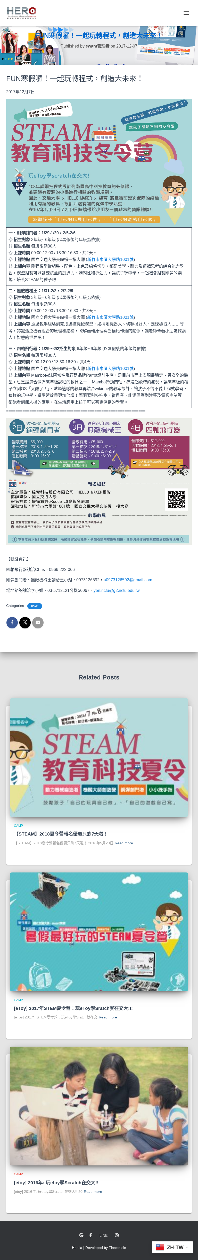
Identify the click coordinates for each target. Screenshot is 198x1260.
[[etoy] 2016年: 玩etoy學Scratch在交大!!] (99, 1106)
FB (91, 1235)
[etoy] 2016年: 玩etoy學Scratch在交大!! (56, 1182)
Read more (124, 843)
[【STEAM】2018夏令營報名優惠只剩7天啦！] (99, 757)
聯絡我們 (81, 1235)
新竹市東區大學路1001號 (110, 259)
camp (34, 606)
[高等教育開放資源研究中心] (23, 13)
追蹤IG (116, 1235)
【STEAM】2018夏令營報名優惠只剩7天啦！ (61, 834)
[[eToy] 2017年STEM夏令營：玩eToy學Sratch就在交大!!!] (99, 931)
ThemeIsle (117, 1248)
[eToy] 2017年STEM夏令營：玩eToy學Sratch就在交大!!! (73, 1008)
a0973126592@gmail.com (128, 580)
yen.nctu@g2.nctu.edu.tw (117, 590)
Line (104, 1235)
